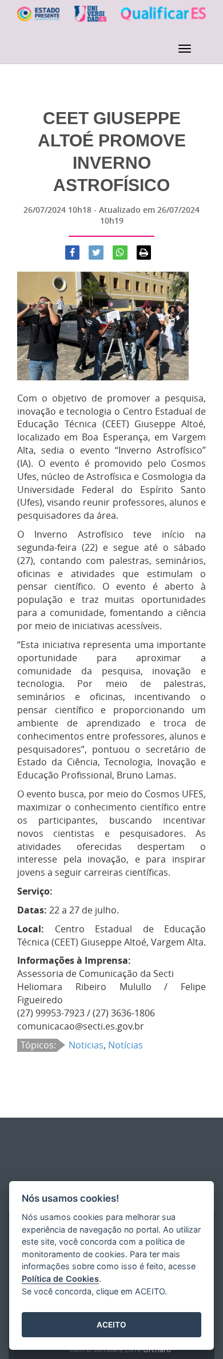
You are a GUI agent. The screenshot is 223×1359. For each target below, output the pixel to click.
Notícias (125, 1045)
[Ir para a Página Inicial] (111, 20)
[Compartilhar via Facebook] (72, 252)
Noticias (86, 1045)
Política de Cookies (60, 1279)
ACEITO (111, 1324)
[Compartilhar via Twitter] (96, 252)
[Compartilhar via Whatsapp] (120, 252)
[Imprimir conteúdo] (144, 252)
